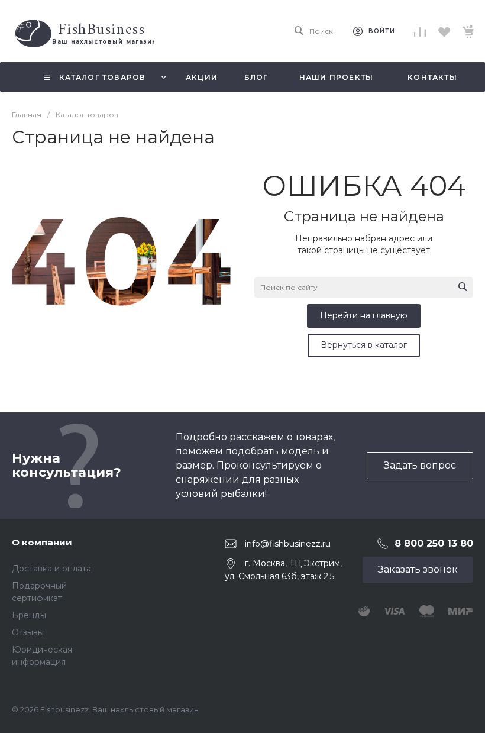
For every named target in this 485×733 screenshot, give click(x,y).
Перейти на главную (364, 315)
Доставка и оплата (51, 568)
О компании (42, 542)
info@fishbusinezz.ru (288, 543)
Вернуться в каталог (364, 345)
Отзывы (28, 632)
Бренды (29, 615)
